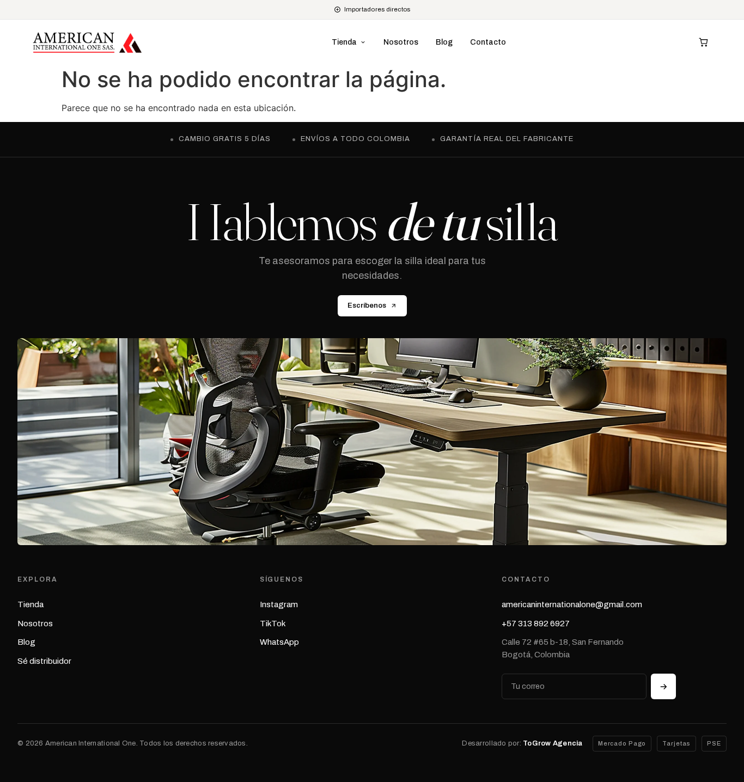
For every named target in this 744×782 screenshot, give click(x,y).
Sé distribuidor (44, 661)
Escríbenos (366, 305)
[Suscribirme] (663, 686)
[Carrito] (703, 42)
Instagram (279, 604)
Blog (444, 42)
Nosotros (400, 42)
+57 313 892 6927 (536, 623)
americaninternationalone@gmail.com (572, 604)
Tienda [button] (344, 42)
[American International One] (87, 42)
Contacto (488, 42)
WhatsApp (279, 642)
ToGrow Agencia (553, 743)
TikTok (272, 623)
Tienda (30, 604)
